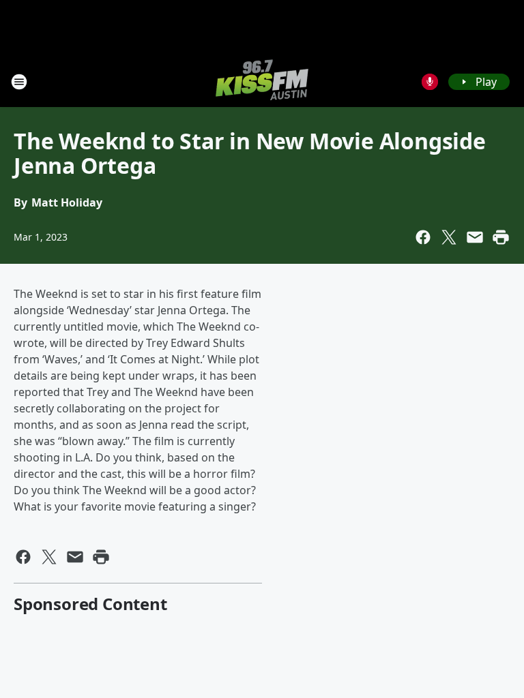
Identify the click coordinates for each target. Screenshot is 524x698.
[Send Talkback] (430, 82)
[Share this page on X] (448, 237)
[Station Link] (262, 81)
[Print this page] (500, 237)
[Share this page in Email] (474, 237)
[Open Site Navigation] (19, 82)
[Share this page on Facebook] (423, 237)
